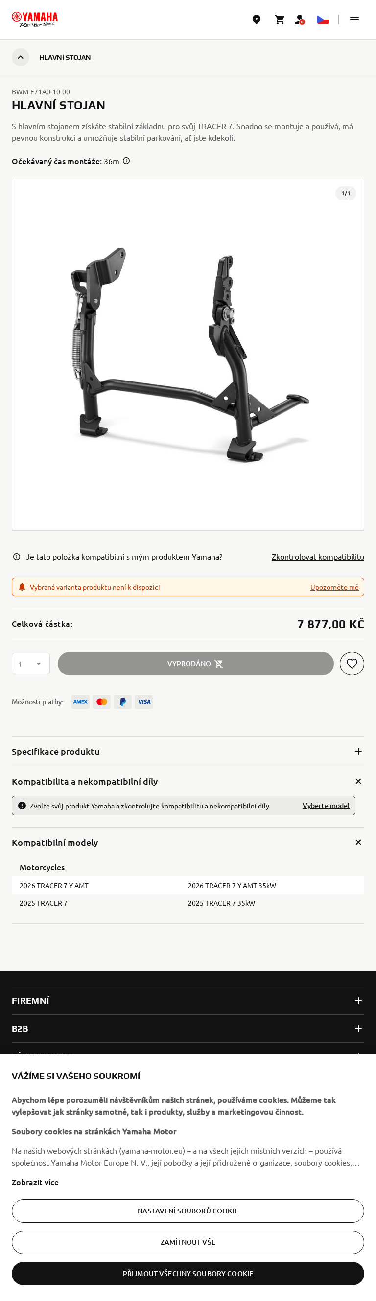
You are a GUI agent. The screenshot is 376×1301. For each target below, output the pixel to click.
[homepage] (35, 19)
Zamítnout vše (188, 1242)
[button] (354, 19)
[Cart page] (280, 19)
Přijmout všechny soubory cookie (188, 1273)
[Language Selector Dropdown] (323, 19)
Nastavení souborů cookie (188, 1210)
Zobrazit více (35, 1181)
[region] (188, 1177)
